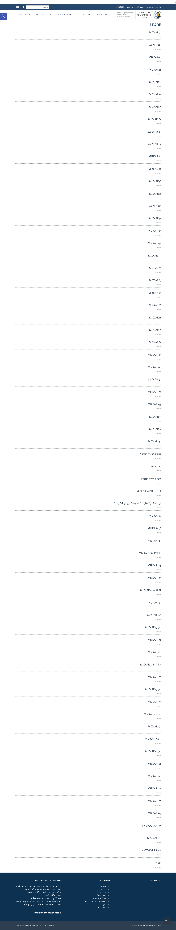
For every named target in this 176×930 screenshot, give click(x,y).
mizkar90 (155, 57)
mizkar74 (155, 218)
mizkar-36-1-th (150, 664)
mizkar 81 (155, 156)
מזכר (158, 863)
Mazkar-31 (154, 838)
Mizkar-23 (154, 813)
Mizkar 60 (154, 367)
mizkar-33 (154, 702)
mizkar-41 (154, 602)
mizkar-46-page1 (150, 553)
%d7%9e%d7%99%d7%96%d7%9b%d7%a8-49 (137, 503)
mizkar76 (155, 193)
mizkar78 (155, 181)
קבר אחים (156, 466)
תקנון (103, 904)
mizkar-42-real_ (150, 590)
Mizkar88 (155, 70)
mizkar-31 (154, 726)
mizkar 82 (154, 144)
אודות (103, 886)
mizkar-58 (154, 392)
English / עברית (118, 7)
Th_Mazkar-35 (151, 825)
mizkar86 (155, 94)
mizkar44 (155, 516)
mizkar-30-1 (153, 739)
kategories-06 (151, 850)
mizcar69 (155, 280)
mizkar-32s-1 (152, 714)
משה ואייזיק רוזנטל (151, 478)
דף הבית (158, 7)
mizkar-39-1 (153, 627)
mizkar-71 (154, 255)
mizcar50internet (148, 491)
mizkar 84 (154, 119)
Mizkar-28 (154, 764)
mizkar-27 (154, 776)
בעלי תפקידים (99, 898)
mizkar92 (155, 32)
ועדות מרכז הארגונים (95, 901)
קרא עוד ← (157, 37)
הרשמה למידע (140, 7)
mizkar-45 (154, 565)
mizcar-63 (154, 355)
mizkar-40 (154, 615)
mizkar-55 (154, 404)
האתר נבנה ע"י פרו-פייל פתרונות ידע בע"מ (146, 925)
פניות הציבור (99, 907)
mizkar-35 (154, 677)
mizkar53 (155, 417)
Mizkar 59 (154, 379)
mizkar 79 (154, 169)
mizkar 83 (154, 131)
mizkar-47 (154, 540)
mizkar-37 (154, 652)
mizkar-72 (154, 243)
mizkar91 (155, 45)
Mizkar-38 (154, 640)
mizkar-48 (154, 528)
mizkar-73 (154, 231)
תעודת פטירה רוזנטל (150, 454)
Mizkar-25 (154, 801)
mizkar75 (155, 206)
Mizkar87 (155, 82)
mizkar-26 (154, 788)
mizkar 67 (154, 293)
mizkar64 (155, 342)
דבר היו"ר (101, 892)
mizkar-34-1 (153, 689)
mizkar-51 (154, 441)
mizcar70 (155, 268)
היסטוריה (101, 889)
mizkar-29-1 (153, 751)
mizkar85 (155, 107)
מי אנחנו (150, 7)
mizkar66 (155, 305)
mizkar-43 (154, 578)
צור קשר (130, 7)
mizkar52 (155, 429)
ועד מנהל (101, 895)
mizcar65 (155, 317)
